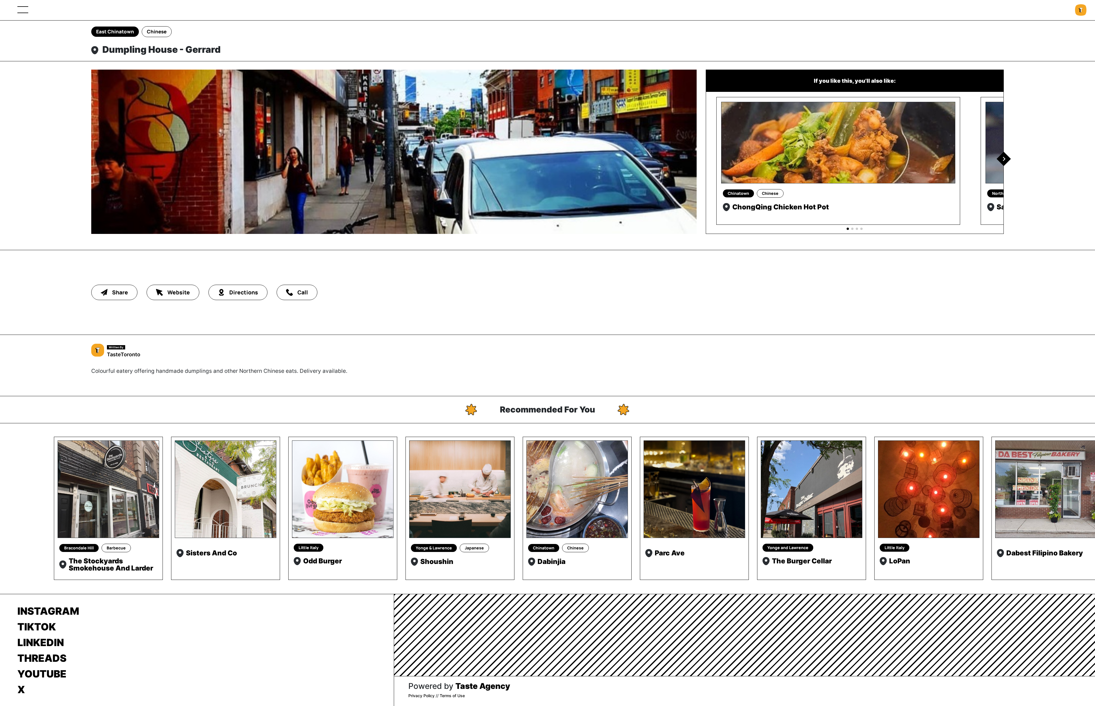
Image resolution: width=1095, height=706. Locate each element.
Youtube (41, 673)
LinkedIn (40, 642)
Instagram (48, 611)
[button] (1004, 159)
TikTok (36, 626)
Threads (41, 658)
